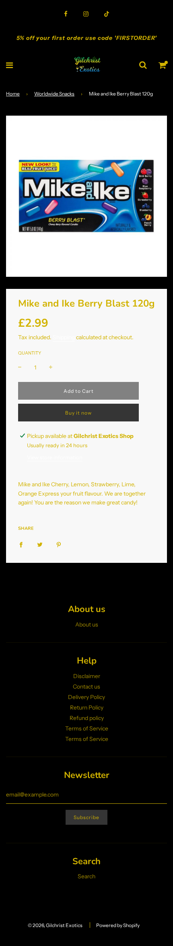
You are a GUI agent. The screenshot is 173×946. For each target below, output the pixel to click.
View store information (54, 457)
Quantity (29, 353)
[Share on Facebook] (21, 543)
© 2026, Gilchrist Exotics (55, 925)
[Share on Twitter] (40, 543)
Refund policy (87, 718)
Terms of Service (86, 728)
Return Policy (86, 707)
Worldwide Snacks (54, 94)
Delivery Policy (86, 697)
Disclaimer (86, 676)
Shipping (64, 337)
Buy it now (78, 413)
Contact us (86, 686)
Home (13, 94)
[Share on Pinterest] (59, 543)
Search (86, 876)
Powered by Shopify (118, 925)
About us (86, 624)
